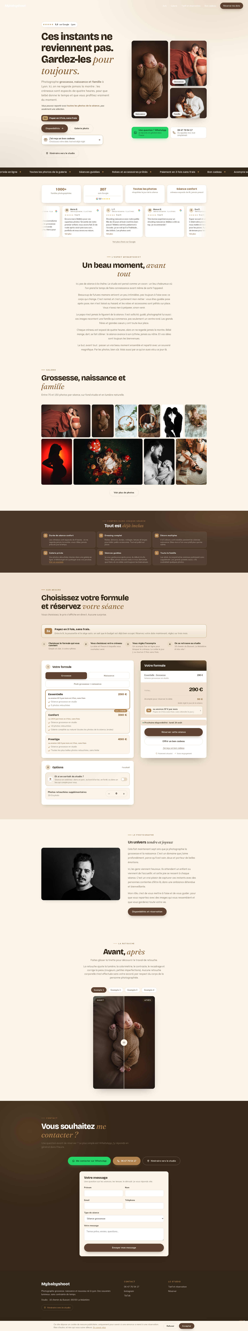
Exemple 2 (116, 990)
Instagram (129, 1291)
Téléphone (130, 1200)
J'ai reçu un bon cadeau (173, 748)
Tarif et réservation (190, 5)
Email (86, 1200)
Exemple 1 (99, 990)
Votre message (91, 1225)
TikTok (127, 1295)
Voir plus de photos (124, 492)
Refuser (170, 1326)
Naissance (109, 675)
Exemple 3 (132, 990)
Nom (127, 1187)
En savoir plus (99, 1327)
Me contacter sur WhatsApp (91, 1160)
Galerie (174, 5)
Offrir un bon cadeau (173, 741)
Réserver (172, 1291)
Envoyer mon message (124, 1247)
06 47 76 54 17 (128, 1160)
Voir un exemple (56, 562)
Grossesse (66, 675)
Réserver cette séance (174, 732)
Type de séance (91, 1212)
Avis (165, 5)
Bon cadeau (210, 5)
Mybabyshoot (15, 6)
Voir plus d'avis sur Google (124, 242)
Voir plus (118, 234)
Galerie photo (81, 128)
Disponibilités (53, 128)
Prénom (87, 1187)
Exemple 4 (149, 990)
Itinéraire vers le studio (62, 153)
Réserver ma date (231, 5)
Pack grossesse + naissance (87, 684)
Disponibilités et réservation (147, 911)
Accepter (186, 1326)
